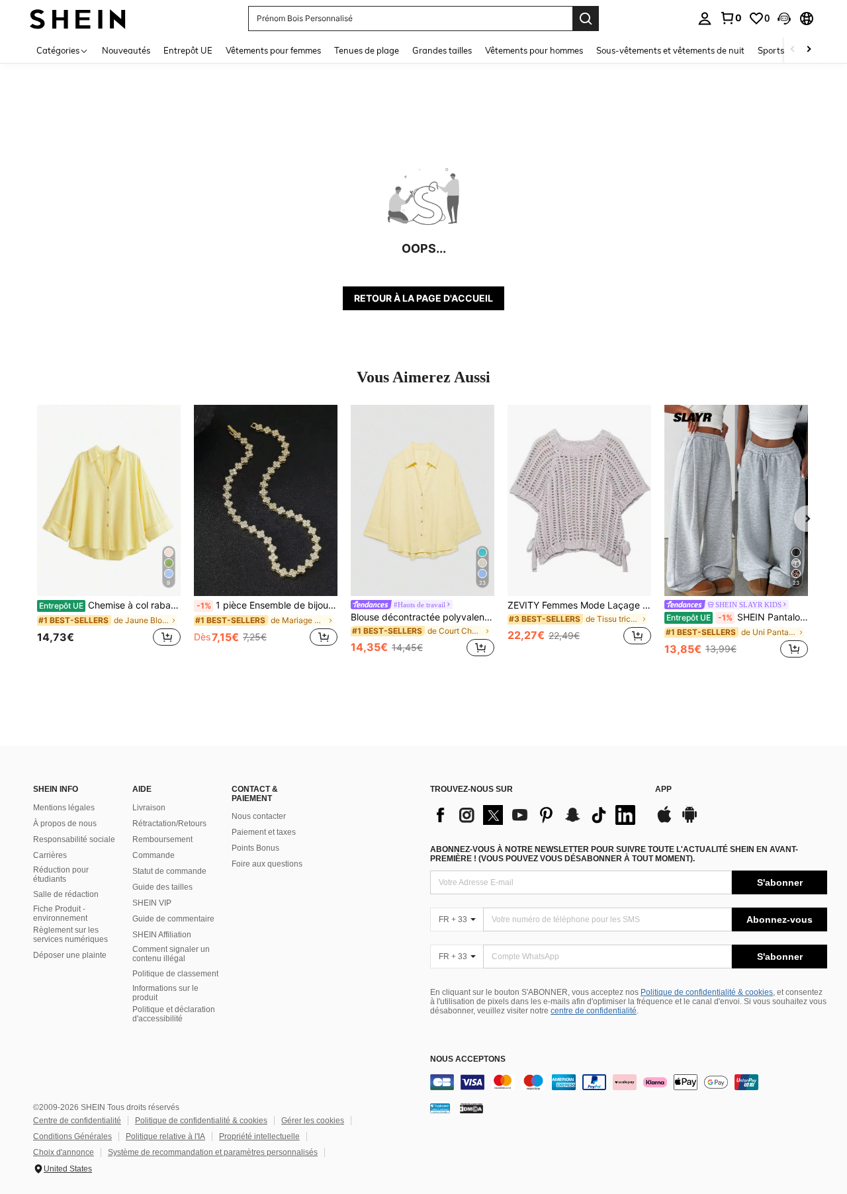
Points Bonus (255, 848)
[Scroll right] (808, 50)
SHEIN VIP (151, 903)
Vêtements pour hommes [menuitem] (534, 50)
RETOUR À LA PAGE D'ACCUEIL (423, 298)
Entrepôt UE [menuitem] (187, 50)
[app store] (664, 821)
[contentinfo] (628, 1082)
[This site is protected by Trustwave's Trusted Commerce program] (440, 1108)
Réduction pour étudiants (61, 874)
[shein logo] (78, 18)
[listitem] (109, 533)
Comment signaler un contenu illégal (171, 954)
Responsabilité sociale (74, 839)
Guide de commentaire (173, 918)
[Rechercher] (585, 18)
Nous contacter (259, 816)
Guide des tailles (162, 887)
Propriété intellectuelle (259, 1136)
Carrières (50, 855)
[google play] (689, 821)
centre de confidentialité (594, 1010)
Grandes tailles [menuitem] (442, 50)
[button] (784, 18)
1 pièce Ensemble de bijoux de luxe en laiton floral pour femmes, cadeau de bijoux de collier (267, 605)
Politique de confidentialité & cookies (707, 992)
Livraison (148, 807)
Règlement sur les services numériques (70, 934)
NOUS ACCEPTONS (468, 1059)
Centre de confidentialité (77, 1120)
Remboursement (162, 839)
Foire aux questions (267, 864)
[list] (536, 815)
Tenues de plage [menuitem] (366, 50)
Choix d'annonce (63, 1152)
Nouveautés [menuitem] (126, 50)
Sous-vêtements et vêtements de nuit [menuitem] (670, 50)
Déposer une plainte (70, 955)
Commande (153, 855)
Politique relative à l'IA (165, 1136)
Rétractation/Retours (169, 823)
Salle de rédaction (66, 894)
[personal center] (705, 18)
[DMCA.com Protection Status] (471, 1108)
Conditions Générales (72, 1136)
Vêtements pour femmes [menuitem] (273, 50)
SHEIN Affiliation (161, 934)
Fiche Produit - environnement (60, 913)
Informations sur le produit (165, 993)
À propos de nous (65, 823)
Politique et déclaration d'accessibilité (173, 1014)
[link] (730, 18)
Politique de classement (175, 973)
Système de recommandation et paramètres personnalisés (213, 1152)
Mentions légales (64, 807)
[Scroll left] (792, 50)
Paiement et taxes (264, 832)
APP (663, 789)
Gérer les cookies (312, 1120)
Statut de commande (169, 871)
